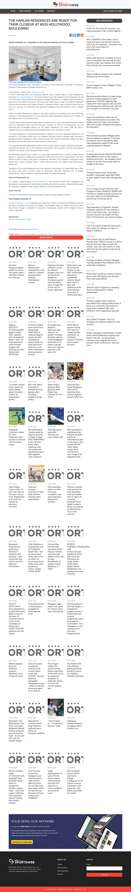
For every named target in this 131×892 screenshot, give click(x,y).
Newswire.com (38, 92)
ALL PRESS (39, 11)
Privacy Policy (62, 868)
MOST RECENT (25, 11)
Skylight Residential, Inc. (18, 203)
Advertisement (62, 871)
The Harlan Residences (24, 97)
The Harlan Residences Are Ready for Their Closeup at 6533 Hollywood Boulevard (50, 234)
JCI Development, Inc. (40, 182)
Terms (59, 864)
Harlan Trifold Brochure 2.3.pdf (20, 219)
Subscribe (104, 875)
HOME (13, 11)
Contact (60, 874)
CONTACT (51, 11)
